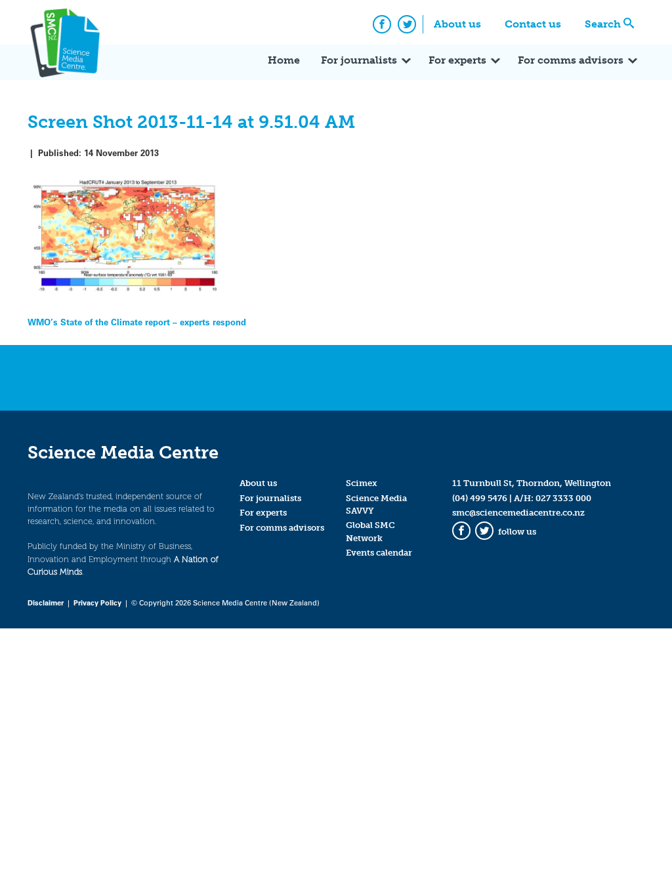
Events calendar (379, 553)
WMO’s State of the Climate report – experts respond (137, 321)
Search (603, 24)
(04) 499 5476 (479, 498)
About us (457, 24)
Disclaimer (46, 602)
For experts (457, 60)
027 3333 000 (563, 498)
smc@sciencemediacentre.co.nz (518, 513)
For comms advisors (570, 60)
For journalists (359, 60)
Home (284, 60)
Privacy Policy (97, 602)
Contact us (533, 24)
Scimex (361, 483)
